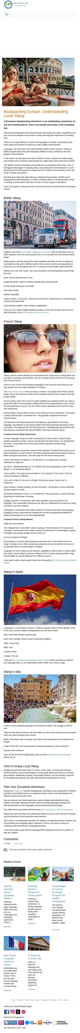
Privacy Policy (29, 1000)
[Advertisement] (40, 32)
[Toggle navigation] (7, 14)
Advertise (54, 1000)
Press (60, 1000)
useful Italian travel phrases (59, 755)
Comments (7, 843)
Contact (66, 1000)
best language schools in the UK (35, 312)
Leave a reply (18, 843)
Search (37, 1000)
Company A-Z (45, 1000)
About (13, 1000)
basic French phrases (16, 392)
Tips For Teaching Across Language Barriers (9, 892)
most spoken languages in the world (36, 252)
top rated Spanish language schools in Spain (30, 660)
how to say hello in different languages (57, 810)
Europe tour (18, 791)
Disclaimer (20, 1000)
